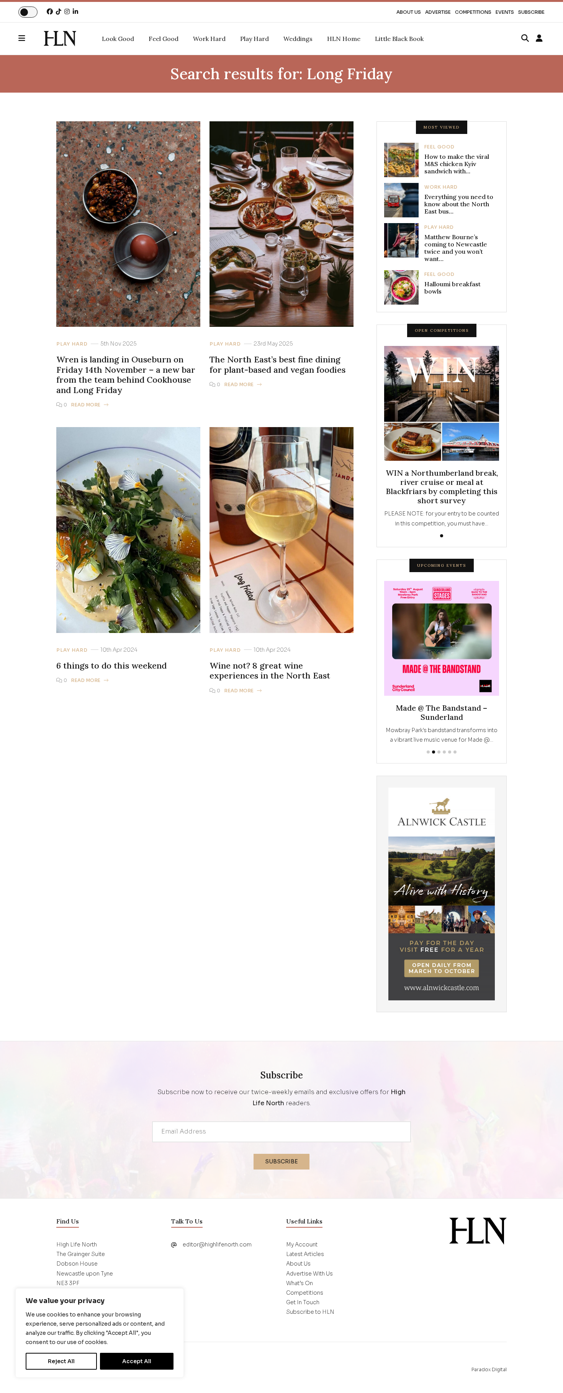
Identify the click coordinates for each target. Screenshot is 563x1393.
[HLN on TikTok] (58, 12)
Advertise (438, 12)
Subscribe (531, 12)
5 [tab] (449, 761)
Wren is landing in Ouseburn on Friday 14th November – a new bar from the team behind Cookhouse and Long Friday (125, 374)
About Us (408, 12)
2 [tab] (433, 761)
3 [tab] (438, 761)
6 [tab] (455, 761)
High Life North (91, 1379)
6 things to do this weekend (111, 665)
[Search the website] (525, 38)
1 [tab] (441, 535)
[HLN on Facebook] (50, 12)
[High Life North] (478, 1240)
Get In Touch (302, 1311)
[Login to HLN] (539, 38)
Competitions (473, 12)
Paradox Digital (489, 1379)
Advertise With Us (309, 1283)
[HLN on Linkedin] (75, 12)
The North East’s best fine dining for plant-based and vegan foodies (277, 364)
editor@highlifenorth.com (217, 1254)
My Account (302, 1254)
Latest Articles (305, 1263)
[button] (31, 39)
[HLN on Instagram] (67, 12)
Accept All (136, 1361)
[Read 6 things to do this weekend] (128, 529)
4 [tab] (444, 761)
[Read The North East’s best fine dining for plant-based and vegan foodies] (281, 224)
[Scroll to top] (545, 1375)
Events (505, 12)
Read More (86, 405)
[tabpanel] (441, 437)
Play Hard (72, 344)
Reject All (61, 1361)
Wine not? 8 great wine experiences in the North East (269, 671)
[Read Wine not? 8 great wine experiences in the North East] (281, 529)
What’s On (299, 1292)
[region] (99, 1333)
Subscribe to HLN (310, 1321)
